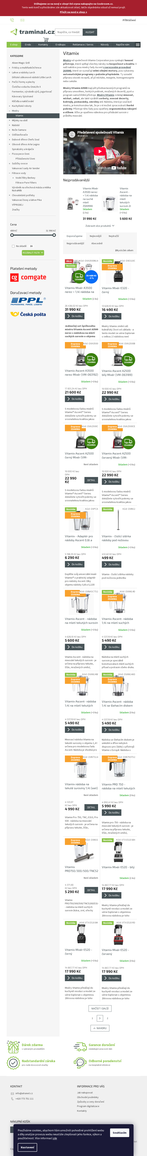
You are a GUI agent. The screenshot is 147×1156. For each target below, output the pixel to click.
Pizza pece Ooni (20, 154)
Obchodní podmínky (88, 1097)
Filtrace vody (19, 173)
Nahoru (101, 1028)
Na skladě (24, 246)
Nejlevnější (95, 236)
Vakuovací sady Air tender (26, 168)
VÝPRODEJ (17, 205)
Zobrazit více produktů (98, 225)
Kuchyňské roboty (22, 106)
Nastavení (27, 1147)
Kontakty (82, 1111)
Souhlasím (120, 1133)
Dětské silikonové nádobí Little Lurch (31, 77)
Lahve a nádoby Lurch (23, 72)
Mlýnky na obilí (19, 120)
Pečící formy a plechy (23, 82)
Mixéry (15, 111)
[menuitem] (14, 45)
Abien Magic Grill (21, 63)
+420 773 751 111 (25, 1099)
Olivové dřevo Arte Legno (26, 144)
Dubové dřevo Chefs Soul (25, 139)
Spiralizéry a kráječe (23, 149)
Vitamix (19, 115)
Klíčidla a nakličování (23, 101)
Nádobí (16, 125)
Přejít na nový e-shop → (73, 12)
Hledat (90, 32)
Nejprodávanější (75, 243)
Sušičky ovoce (20, 163)
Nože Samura (19, 130)
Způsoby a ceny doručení (90, 1102)
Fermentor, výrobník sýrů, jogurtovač (32, 92)
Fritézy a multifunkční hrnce (26, 68)
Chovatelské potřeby (23, 195)
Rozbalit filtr (31, 253)
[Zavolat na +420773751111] (15, 20)
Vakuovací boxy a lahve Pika (27, 200)
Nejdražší (114, 236)
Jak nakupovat (85, 1092)
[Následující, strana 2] (100, 1018)
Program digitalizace (88, 1106)
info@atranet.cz (24, 1093)
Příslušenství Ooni (25, 159)
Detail (91, 480)
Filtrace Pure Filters (26, 183)
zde (55, 1138)
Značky (16, 209)
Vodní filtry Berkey (25, 178)
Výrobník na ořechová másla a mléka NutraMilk (31, 189)
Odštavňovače (20, 135)
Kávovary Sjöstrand (22, 96)
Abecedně (97, 243)
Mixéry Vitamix (105, 95)
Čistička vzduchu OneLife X (26, 87)
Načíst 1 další (100, 1008)
